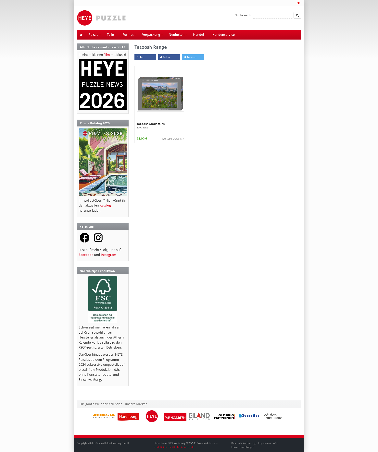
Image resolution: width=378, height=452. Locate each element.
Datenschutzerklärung (243, 443)
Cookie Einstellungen (242, 447)
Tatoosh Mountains (151, 125)
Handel (199, 34)
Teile (111, 34)
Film (107, 55)
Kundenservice (223, 34)
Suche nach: (243, 15)
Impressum (264, 443)
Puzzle (94, 34)
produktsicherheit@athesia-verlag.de (174, 447)
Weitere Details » (173, 138)
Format (128, 34)
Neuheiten (177, 34)
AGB (275, 443)
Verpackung (151, 34)
